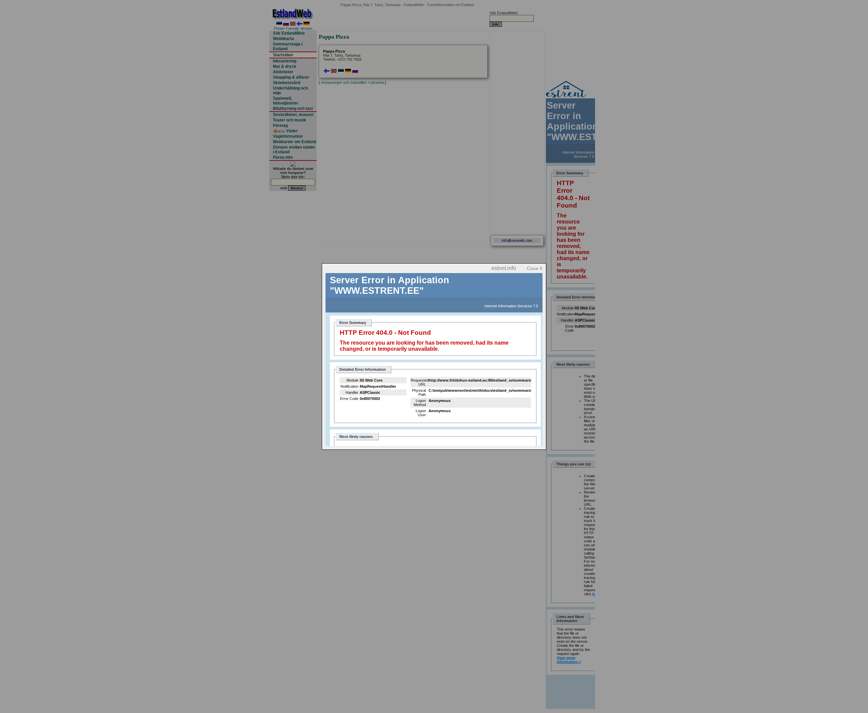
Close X (534, 268)
